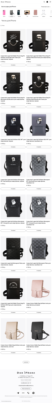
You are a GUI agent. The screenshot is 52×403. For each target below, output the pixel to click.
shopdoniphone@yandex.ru (26, 385)
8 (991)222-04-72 (26, 383)
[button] (50, 2)
